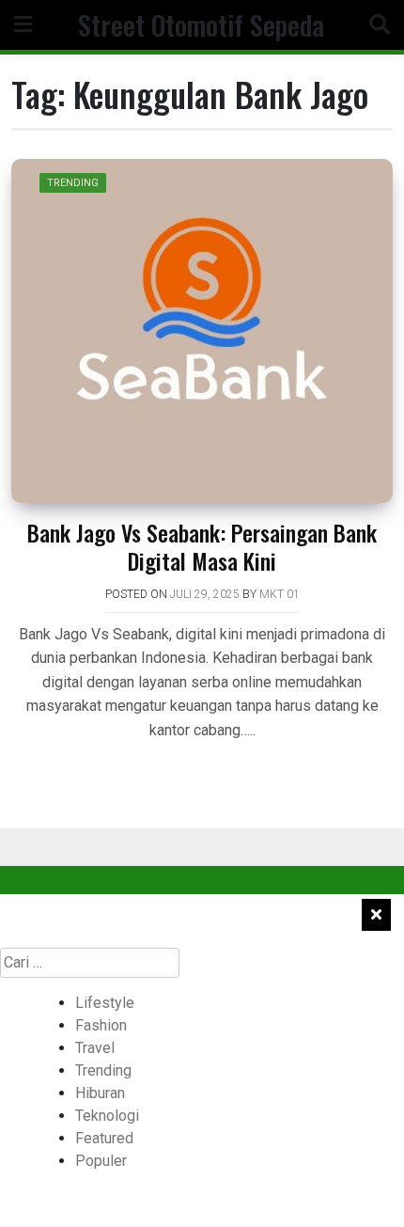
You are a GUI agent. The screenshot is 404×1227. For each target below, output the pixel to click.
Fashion (101, 1025)
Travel (95, 1048)
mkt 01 (279, 594)
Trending (73, 183)
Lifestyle (104, 1003)
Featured (104, 1138)
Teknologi (107, 1116)
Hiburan (100, 1093)
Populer (101, 1161)
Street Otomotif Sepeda (201, 24)
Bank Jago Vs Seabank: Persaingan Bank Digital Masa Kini (202, 546)
